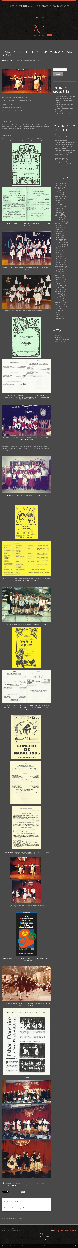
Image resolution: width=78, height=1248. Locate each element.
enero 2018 (59, 304)
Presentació (25, 6)
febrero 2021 (59, 239)
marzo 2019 (59, 277)
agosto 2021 (59, 227)
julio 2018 (58, 293)
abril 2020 (58, 254)
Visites (44, 1234)
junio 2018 (58, 295)
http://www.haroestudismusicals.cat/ (13, 111)
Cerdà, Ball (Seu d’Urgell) (63, 164)
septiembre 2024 (60, 187)
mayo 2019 (58, 274)
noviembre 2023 (60, 198)
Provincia (29, 1183)
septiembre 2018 (60, 289)
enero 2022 (59, 218)
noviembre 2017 (60, 308)
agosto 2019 (59, 270)
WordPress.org (60, 341)
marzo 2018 (59, 301)
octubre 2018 (59, 287)
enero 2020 (59, 260)
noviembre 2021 (60, 222)
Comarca (11, 60)
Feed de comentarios (62, 339)
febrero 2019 (59, 279)
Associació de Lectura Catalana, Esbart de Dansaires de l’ (65, 142)
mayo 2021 (58, 233)
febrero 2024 (59, 196)
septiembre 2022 (60, 206)
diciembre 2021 (60, 220)
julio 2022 (58, 208)
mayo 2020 (58, 252)
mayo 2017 (58, 318)
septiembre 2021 (60, 225)
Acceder (57, 335)
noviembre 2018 (60, 285)
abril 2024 (58, 193)
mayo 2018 (58, 297)
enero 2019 (59, 281)
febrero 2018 (59, 302)
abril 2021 (58, 235)
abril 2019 (58, 275)
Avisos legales (8, 1229)
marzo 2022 (59, 214)
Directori (42, 6)
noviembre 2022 (60, 204)
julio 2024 (58, 189)
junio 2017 (58, 316)
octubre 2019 (59, 266)
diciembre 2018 (60, 283)
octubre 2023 (59, 200)
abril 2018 (58, 299)
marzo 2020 (59, 256)
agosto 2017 (59, 312)
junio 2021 (58, 231)
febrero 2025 (59, 185)
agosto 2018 (59, 291)
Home (4, 60)
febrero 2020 (59, 258)
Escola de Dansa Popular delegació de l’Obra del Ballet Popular (64, 100)
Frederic (8, 1186)
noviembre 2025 (60, 183)
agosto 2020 (59, 247)
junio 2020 (58, 250)
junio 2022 (58, 210)
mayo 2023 (58, 202)
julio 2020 (58, 248)
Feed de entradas (61, 337)
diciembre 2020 (60, 243)
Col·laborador (61, 6)
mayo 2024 (58, 191)
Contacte (39, 17)
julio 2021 (58, 229)
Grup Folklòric (15, 1183)
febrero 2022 (59, 216)
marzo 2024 (59, 195)
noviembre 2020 (60, 245)
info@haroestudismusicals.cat (11, 107)
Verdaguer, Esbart (61, 162)
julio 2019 (58, 272)
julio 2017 (58, 314)
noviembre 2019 (60, 264)
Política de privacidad (11, 1231)
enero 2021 (59, 241)
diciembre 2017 (60, 306)
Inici (11, 6)
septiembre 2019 (60, 268)
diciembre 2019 (60, 262)
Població (23, 1183)
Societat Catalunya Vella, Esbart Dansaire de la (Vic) (64, 154)
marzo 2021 (59, 237)
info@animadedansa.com (65, 1231)
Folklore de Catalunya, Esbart (64, 139)
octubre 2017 (59, 310)
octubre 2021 (59, 223)
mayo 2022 (58, 212)
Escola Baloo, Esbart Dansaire (65, 96)
